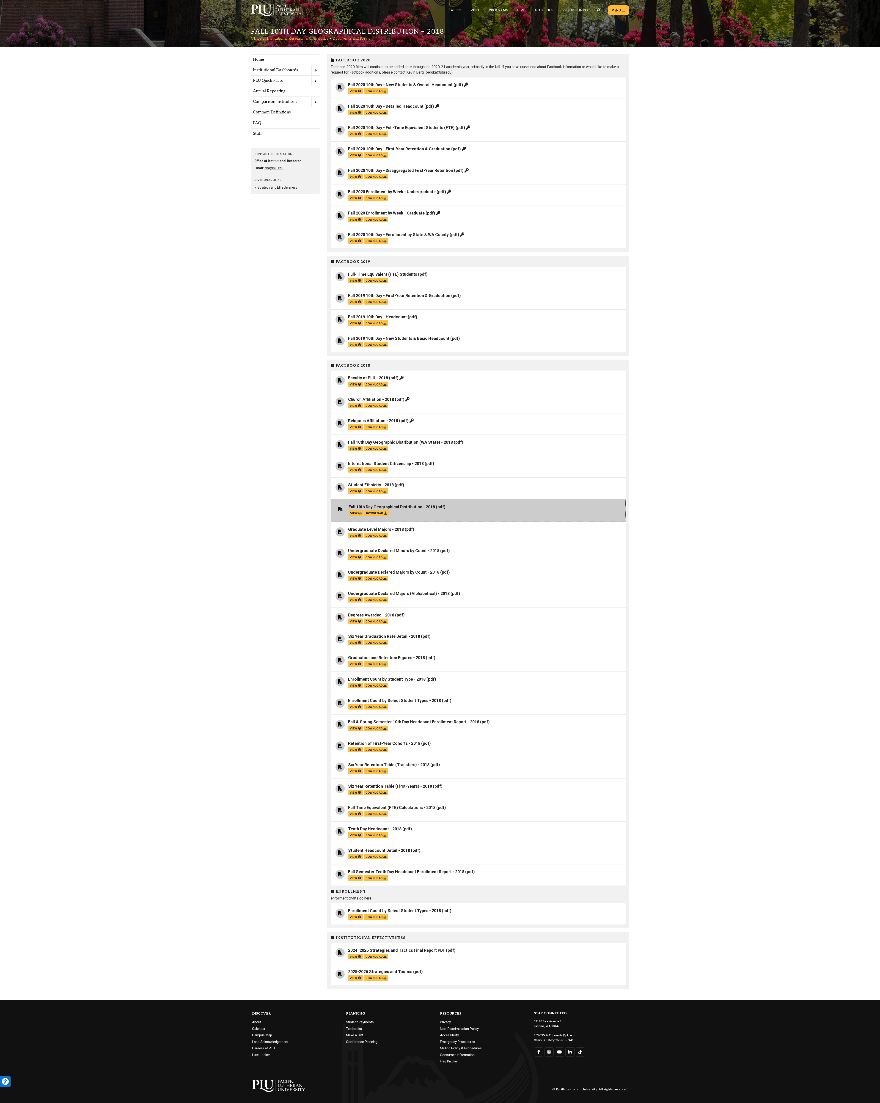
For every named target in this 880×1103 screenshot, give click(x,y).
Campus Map (262, 1035)
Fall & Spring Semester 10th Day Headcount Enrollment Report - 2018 (413, 721)
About (256, 1022)
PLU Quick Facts (268, 80)
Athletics (543, 10)
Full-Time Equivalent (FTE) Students (382, 274)
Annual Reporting (269, 91)
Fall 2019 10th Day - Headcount (377, 316)
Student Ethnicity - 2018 (371, 484)
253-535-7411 (543, 1035)
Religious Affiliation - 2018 (373, 420)
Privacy (445, 1022)
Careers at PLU (263, 1048)
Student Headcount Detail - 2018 (379, 850)
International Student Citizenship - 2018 (386, 463)
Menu (616, 10)
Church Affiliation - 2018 (371, 399)
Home (258, 59)
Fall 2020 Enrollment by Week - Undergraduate (392, 191)
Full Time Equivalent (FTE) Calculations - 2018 (391, 807)
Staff (257, 133)
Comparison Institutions (275, 101)
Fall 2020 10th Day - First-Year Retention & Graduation (399, 148)
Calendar (258, 1029)
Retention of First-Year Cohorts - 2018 (384, 743)
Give (521, 10)
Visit (475, 10)
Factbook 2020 (353, 60)
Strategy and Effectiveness (277, 187)
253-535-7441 (564, 1040)
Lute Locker (261, 1055)
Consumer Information (457, 1055)
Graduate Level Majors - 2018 (376, 529)
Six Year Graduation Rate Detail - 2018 (384, 636)
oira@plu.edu (273, 168)
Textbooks (354, 1029)
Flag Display (449, 1061)
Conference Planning (361, 1042)
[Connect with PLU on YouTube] (559, 1052)
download (374, 91)
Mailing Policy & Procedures (461, 1048)
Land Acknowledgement (270, 1042)
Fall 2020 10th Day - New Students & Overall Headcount (400, 84)
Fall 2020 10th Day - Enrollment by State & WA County (398, 234)
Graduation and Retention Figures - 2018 (386, 657)
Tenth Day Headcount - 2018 (375, 828)
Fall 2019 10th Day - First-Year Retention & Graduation (399, 295)
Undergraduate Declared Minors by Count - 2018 (393, 550)
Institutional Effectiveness (370, 938)
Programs (498, 10)
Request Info (575, 10)
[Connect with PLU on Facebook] (538, 1052)
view (354, 91)
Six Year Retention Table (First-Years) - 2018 (390, 786)
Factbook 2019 (352, 262)
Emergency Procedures (457, 1042)
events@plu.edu (564, 1035)
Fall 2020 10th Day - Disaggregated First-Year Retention (400, 170)
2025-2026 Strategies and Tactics (380, 971)
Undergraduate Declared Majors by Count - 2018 (393, 572)
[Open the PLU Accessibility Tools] (5, 1081)
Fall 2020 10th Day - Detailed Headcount (386, 106)
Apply (456, 10)
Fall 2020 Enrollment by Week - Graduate (386, 213)
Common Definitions (272, 112)
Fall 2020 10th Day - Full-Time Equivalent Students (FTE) (401, 127)
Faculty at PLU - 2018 (368, 377)
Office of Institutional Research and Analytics (289, 38)
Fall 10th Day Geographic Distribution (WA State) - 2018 (400, 442)
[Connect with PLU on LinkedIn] (570, 1052)
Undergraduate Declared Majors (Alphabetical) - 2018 (399, 593)
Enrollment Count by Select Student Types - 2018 (394, 700)
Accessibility (449, 1035)
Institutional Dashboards (275, 70)
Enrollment (350, 891)
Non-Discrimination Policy (459, 1029)
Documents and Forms (351, 38)
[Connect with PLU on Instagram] (549, 1052)
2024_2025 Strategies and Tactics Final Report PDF (396, 950)
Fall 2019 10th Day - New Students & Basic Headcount (398, 338)
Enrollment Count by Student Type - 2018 (387, 679)
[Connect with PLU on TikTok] (580, 1052)
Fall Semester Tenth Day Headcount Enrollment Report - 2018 (406, 871)
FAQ (257, 123)
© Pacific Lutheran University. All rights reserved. (590, 1089)
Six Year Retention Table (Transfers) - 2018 (388, 764)
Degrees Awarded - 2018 (371, 615)
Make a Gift (354, 1035)
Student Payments (360, 1022)
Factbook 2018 (352, 365)
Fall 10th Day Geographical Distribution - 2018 (392, 506)
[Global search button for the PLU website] (598, 10)
